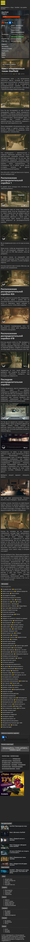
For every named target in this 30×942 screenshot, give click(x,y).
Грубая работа (6, 627)
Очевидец (14, 639)
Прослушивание (6, 622)
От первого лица (6, 762)
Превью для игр (9, 904)
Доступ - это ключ (21, 649)
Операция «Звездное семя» (10, 631)
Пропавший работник (8, 645)
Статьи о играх (9, 901)
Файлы (4, 55)
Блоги (6, 929)
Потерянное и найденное (9, 714)
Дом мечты (20, 668)
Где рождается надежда (9, 595)
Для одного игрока (7, 760)
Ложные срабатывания (8, 643)
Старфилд (4, 13)
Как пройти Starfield (6, 823)
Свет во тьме (6, 639)
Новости (4, 44)
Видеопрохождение (10, 915)
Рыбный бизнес (19, 620)
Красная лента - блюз (8, 599)
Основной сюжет (7, 589)
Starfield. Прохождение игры (18, 826)
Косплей (7, 930)
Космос (18, 768)
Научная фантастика (17, 762)
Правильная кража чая (8, 718)
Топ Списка (22, 708)
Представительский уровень (10, 720)
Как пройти (5, 46)
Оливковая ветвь (7, 675)
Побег (13, 602)
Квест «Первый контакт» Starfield (17, 839)
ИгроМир (7, 932)
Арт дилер (5, 666)
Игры (12, 7)
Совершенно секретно (22, 654)
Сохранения (8, 894)
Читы (3, 57)
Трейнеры (7, 893)
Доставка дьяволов (17, 627)
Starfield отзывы (15, 756)
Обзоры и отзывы (7, 48)
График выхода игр (10, 880)
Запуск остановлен (7, 706)
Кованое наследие (7, 691)
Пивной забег (16, 683)
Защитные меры (7, 629)
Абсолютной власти (19, 704)
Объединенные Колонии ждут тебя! (12, 723)
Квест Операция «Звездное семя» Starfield (18, 845)
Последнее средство (8, 716)
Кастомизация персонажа (8, 768)
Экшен (13, 25)
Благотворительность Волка (10, 679)
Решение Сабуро (7, 672)
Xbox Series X (14, 36)
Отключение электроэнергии (10, 681)
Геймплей (7, 913)
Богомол (19, 599)
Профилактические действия (10, 693)
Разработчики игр (10, 884)
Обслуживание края (8, 654)
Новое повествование (8, 649)
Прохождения (8, 890)
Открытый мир (16, 760)
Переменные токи (16, 608)
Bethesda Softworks (16, 39)
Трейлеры (7, 912)
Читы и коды (8, 891)
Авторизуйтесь (8, 748)
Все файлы (8, 921)
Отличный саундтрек (17, 766)
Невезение (15, 670)
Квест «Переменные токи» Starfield (18, 858)
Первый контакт (6, 616)
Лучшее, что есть (7, 704)
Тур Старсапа (6, 683)
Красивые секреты (18, 624)
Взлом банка (19, 702)
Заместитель (6, 593)
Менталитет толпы (19, 672)
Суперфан (15, 635)
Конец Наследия (7, 727)
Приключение (19, 25)
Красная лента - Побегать (9, 606)
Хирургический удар (8, 614)
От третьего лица (6, 766)
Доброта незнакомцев (8, 668)
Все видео (7, 911)
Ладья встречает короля (9, 660)
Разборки (18, 633)
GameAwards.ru (5, 7)
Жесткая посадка (7, 685)
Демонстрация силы (8, 633)
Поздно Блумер (6, 624)
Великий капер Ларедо (8, 641)
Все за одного (17, 622)
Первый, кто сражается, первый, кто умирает (14, 618)
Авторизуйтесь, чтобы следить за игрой (13, 20)
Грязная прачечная (7, 700)
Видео (3, 53)
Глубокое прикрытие (21, 591)
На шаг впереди (17, 647)
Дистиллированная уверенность (11, 664)
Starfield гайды (5, 756)
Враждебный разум (19, 689)
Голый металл (6, 635)
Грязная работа (6, 647)
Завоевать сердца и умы (9, 697)
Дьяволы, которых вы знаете (10, 687)
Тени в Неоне (15, 593)
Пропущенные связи (21, 700)
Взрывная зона (18, 685)
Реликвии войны (7, 689)
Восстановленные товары (9, 708)
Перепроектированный (9, 695)
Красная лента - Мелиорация (10, 604)
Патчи (6, 923)
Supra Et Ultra (17, 589)
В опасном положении (8, 612)
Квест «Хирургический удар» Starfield (18, 864)
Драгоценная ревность (16, 666)
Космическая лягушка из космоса (11, 597)
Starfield (17, 7)
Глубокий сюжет (6, 764)
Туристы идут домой (22, 645)
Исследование (21, 764)
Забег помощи (6, 670)
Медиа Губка (18, 706)
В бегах (18, 614)
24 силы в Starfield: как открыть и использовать (19, 851)
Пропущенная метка (8, 702)
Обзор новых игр (9, 902)
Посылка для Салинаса (8, 637)
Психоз (19, 602)
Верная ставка (6, 725)
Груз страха (5, 608)
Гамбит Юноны (18, 629)
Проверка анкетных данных (10, 656)
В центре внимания (10, 905)
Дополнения (8, 922)
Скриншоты (5, 51)
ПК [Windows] (14, 34)
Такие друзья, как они (20, 675)
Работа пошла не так (8, 591)
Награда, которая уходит (9, 710)
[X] (13, 22)
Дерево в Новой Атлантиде (9, 610)
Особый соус (24, 681)
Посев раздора (6, 652)
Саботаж (19, 658)
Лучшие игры (8, 879)
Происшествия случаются (20, 652)
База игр (7, 882)
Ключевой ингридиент (8, 658)
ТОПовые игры (16, 758)
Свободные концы (7, 620)
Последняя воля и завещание (10, 677)
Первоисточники (21, 637)
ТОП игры (7, 883)
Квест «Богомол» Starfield (17, 832)
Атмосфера (14, 764)
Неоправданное (22, 697)
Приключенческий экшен (17, 32)
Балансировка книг (7, 712)
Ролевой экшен (15, 30)
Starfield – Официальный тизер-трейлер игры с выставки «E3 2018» (19, 871)
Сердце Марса (23, 606)
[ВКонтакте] (10, 22)
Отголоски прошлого (8, 662)
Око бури (15, 725)
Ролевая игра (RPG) (16, 28)
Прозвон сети (6, 602)
